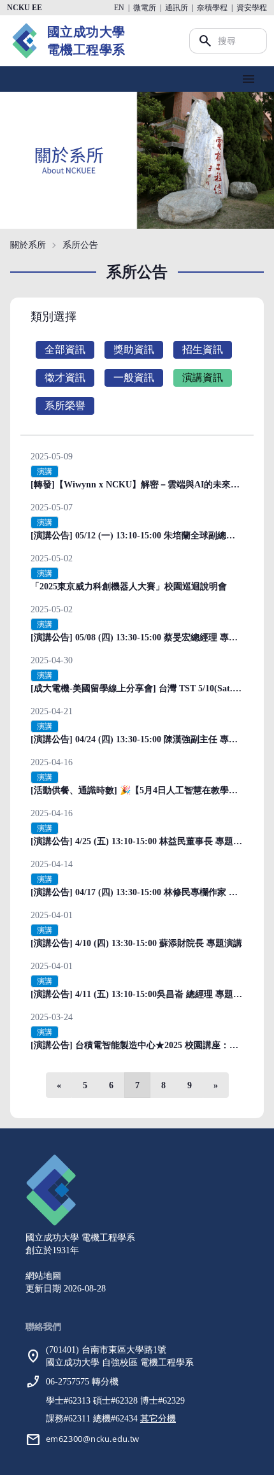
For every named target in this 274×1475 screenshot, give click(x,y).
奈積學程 (212, 7)
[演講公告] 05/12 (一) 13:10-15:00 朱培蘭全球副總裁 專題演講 (152, 535)
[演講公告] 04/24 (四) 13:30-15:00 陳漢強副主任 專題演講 (143, 739)
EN (119, 7)
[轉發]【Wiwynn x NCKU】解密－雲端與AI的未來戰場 (140, 484)
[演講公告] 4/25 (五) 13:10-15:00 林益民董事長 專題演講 (141, 841)
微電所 (144, 7)
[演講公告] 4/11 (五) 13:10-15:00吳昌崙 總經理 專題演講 (141, 994)
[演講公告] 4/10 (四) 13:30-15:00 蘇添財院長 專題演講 (136, 943)
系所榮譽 (65, 405)
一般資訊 (133, 377)
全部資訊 (65, 349)
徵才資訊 (65, 377)
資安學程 (251, 7)
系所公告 (80, 245)
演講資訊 (202, 377)
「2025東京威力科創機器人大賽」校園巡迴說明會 (129, 586)
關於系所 (28, 245)
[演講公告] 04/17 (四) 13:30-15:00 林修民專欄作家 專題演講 (147, 892)
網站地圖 (43, 1276)
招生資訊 (202, 349)
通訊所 (176, 7)
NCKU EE (24, 7)
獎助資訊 (133, 349)
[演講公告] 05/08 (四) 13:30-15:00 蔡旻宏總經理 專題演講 (143, 637)
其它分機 (158, 1418)
